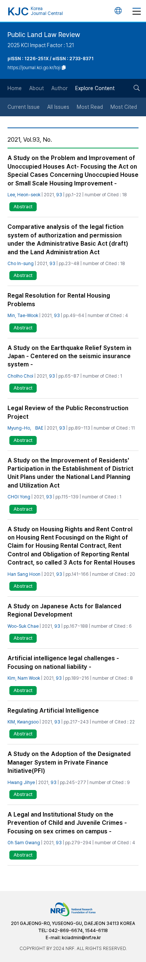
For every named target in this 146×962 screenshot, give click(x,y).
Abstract (23, 206)
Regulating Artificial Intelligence (53, 710)
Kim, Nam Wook (23, 678)
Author (59, 88)
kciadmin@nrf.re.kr (81, 937)
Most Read (90, 107)
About (36, 88)
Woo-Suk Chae (23, 626)
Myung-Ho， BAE (25, 428)
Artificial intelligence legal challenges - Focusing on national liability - (63, 662)
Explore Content (95, 88)
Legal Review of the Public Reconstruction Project (67, 412)
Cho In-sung (20, 263)
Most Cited (123, 107)
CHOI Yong (18, 497)
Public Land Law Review (43, 35)
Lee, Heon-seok (23, 194)
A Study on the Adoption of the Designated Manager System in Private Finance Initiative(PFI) (69, 762)
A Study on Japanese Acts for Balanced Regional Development (64, 610)
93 (59, 194)
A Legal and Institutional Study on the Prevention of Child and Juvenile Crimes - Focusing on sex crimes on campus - (67, 823)
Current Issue (23, 107)
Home (14, 88)
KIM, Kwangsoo (23, 722)
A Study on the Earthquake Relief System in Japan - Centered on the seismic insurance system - (69, 356)
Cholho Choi (20, 376)
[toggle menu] (136, 10)
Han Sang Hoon (23, 574)
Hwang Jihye (21, 782)
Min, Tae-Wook (22, 315)
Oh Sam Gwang (23, 842)
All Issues (58, 107)
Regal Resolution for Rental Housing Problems (58, 299)
